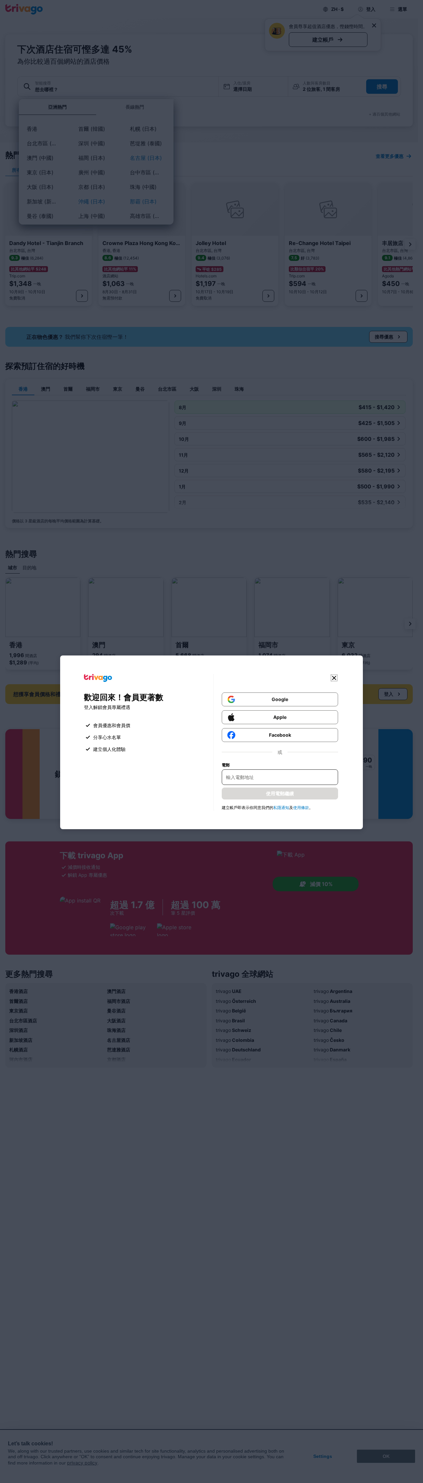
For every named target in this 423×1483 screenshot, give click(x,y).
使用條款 (301, 807)
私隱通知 (281, 807)
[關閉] (334, 678)
